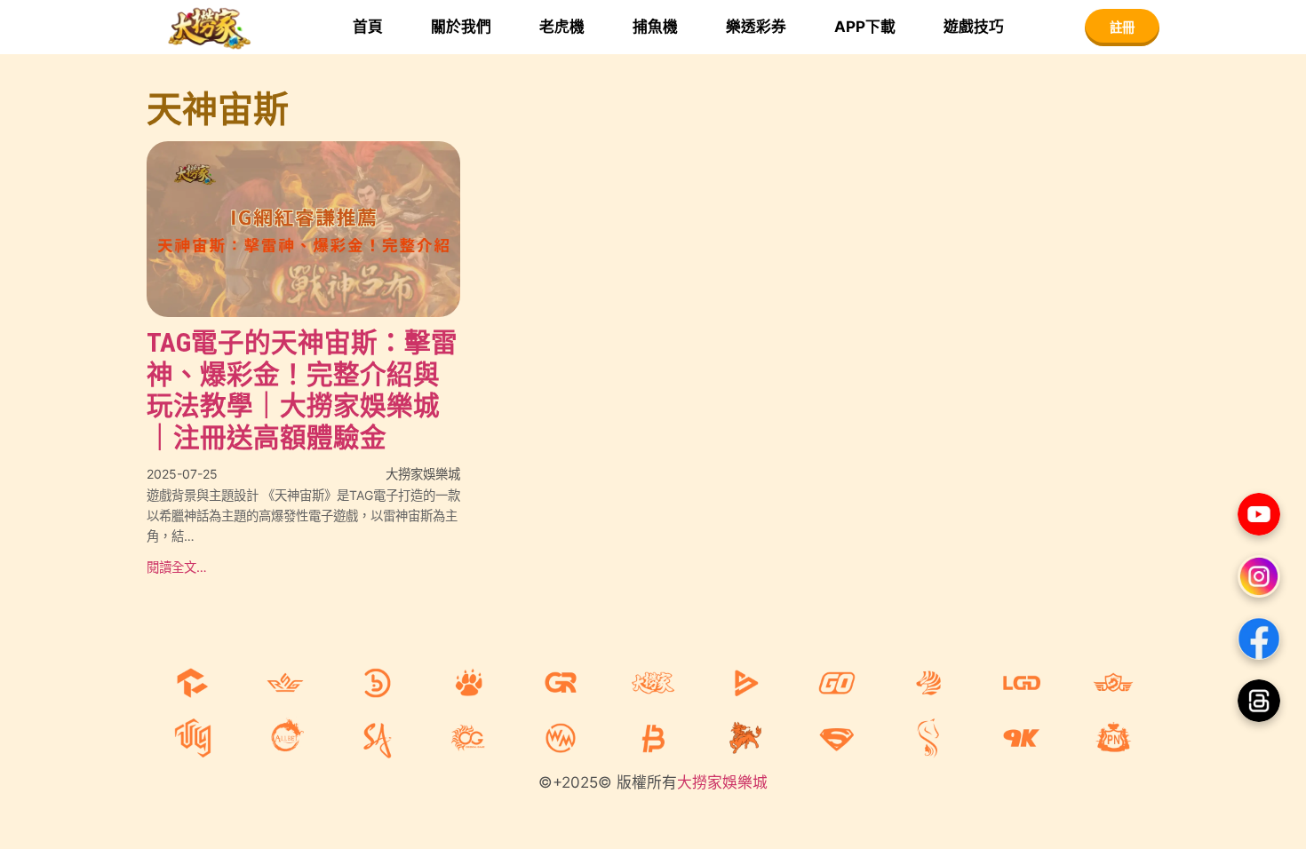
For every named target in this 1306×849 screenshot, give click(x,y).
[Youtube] (1259, 514)
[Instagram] (1259, 576)
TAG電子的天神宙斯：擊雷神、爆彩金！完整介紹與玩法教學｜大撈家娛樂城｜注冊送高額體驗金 (302, 390)
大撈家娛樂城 (722, 782)
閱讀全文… (177, 567)
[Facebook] (1259, 638)
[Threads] (1259, 700)
